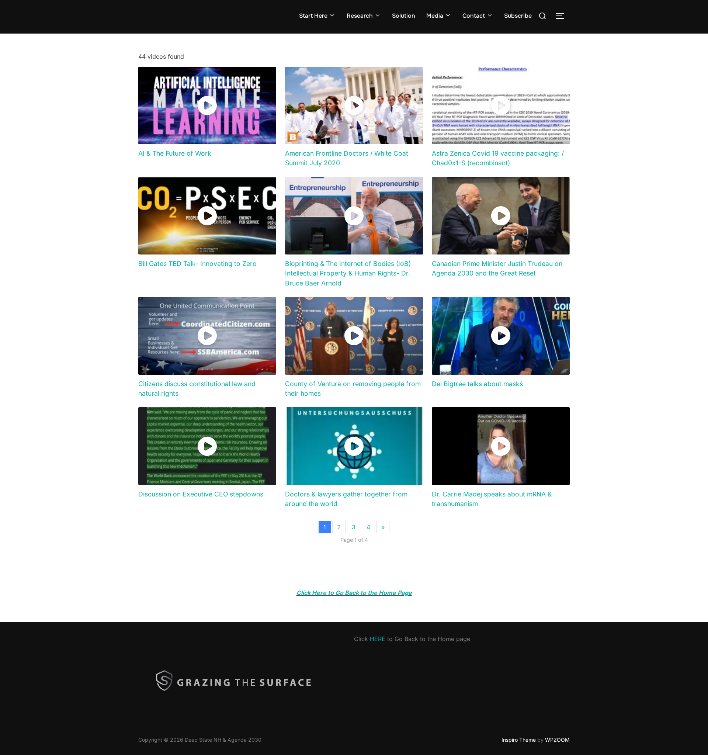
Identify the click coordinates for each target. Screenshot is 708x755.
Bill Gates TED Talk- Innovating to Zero (197, 263)
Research (360, 16)
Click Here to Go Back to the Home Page (354, 592)
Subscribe (518, 16)
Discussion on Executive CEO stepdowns (200, 494)
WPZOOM (557, 740)
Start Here (313, 16)
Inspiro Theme (519, 740)
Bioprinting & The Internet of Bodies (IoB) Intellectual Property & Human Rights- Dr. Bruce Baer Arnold (348, 273)
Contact (473, 16)
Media (434, 16)
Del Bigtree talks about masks (477, 384)
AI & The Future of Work (174, 153)
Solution (403, 16)
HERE (377, 639)
